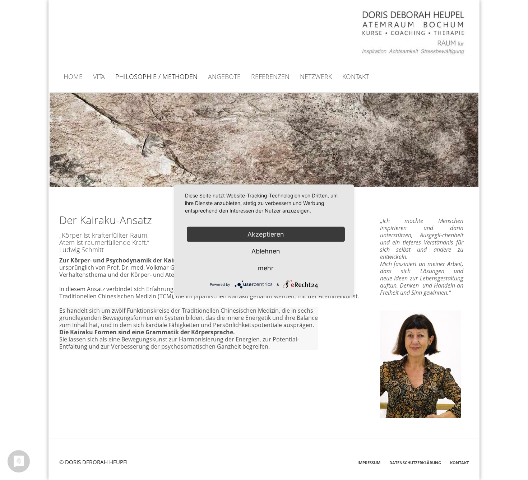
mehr (266, 267)
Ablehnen (265, 251)
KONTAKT (459, 462)
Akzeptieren (265, 234)
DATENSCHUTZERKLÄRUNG (415, 462)
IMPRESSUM (368, 462)
